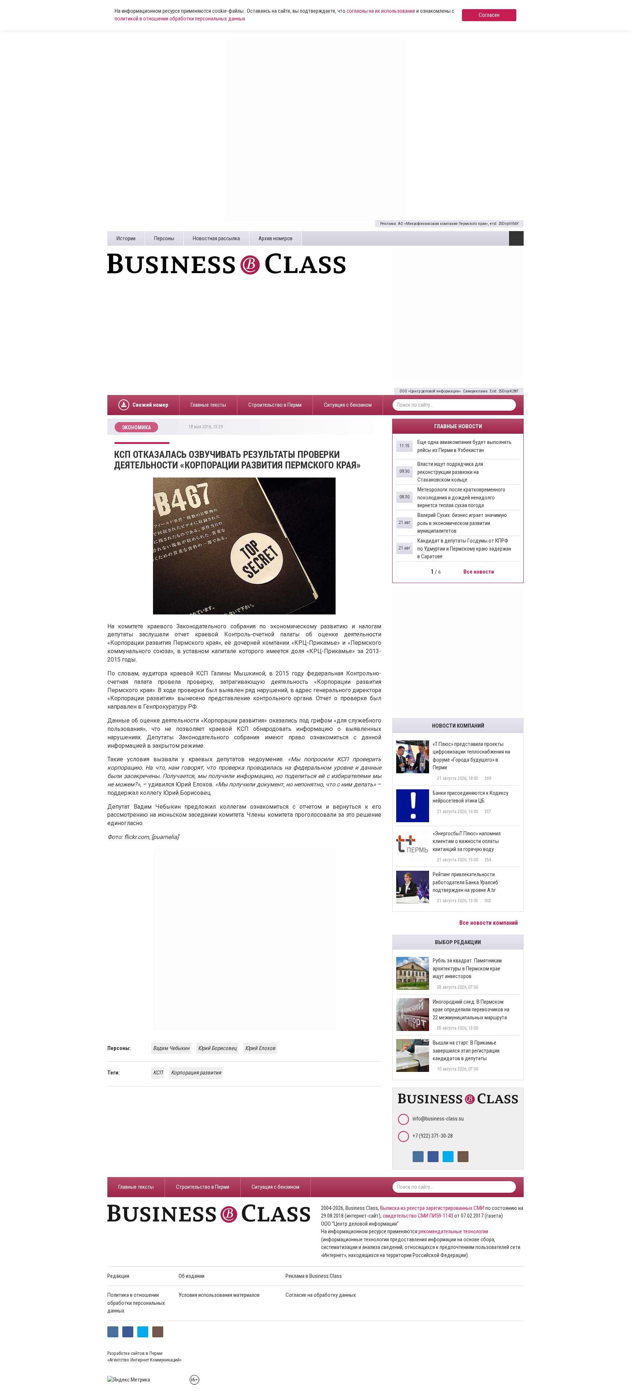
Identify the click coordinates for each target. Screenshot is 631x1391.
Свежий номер (150, 405)
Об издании (191, 1276)
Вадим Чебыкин (171, 1048)
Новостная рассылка (216, 238)
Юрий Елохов (260, 1048)
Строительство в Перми (275, 405)
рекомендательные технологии (453, 1231)
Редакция (118, 1276)
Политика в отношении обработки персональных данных (136, 1303)
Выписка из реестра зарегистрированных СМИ (432, 1208)
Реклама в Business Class (314, 1276)
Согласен (489, 15)
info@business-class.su (438, 1118)
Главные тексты (208, 405)
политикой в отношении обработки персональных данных (180, 18)
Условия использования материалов (219, 1295)
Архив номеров (275, 238)
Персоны (164, 238)
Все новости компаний (489, 922)
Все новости (479, 571)
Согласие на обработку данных (321, 1295)
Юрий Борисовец (217, 1048)
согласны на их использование (381, 11)
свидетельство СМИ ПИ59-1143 (418, 1215)
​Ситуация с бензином (348, 405)
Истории (125, 238)
